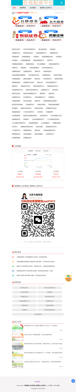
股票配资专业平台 (51, 126)
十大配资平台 (16, 130)
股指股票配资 (26, 56)
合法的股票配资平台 (38, 119)
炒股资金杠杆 (47, 71)
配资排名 (37, 130)
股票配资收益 (30, 64)
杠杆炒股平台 (47, 79)
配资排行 (42, 93)
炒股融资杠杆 (16, 119)
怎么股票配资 (45, 123)
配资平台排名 (16, 93)
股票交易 (51, 93)
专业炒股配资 (27, 134)
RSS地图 (50, 385)
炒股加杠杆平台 (25, 86)
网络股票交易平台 (52, 86)
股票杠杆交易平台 (26, 108)
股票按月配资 (59, 79)
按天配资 (58, 56)
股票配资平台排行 (51, 108)
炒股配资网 (15, 56)
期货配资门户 (45, 90)
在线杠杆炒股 (41, 104)
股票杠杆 (37, 101)
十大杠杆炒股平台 (29, 112)
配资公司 (40, 82)
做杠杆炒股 (39, 126)
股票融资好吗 (16, 112)
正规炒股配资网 (25, 60)
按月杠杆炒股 (27, 101)
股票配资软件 (46, 75)
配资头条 (37, 79)
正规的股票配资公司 (49, 130)
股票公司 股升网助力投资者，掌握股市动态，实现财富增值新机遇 (36, 266)
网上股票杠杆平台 (34, 75)
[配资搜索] (62, 3)
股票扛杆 (37, 71)
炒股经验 (52, 49)
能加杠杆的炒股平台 (32, 90)
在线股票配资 (16, 138)
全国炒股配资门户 (41, 53)
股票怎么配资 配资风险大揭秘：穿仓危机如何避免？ (32, 275)
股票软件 (14, 86)
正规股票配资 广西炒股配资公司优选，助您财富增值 (32, 257)
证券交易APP (44, 115)
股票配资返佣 (16, 82)
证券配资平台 (30, 104)
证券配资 (36, 56)
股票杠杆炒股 (39, 108)
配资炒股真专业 (28, 53)
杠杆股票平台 (27, 97)
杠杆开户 (14, 126)
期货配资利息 (27, 130)
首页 (14, 7)
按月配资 (33, 8)
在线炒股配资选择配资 (18, 75)
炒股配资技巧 (27, 138)
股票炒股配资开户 (39, 60)
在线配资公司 (16, 53)
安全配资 (14, 60)
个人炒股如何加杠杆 (53, 119)
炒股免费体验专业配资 (50, 101)
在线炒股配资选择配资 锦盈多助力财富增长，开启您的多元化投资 (36, 261)
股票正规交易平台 (39, 86)
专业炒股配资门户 (40, 97)
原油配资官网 (27, 71)
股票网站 (23, 8)
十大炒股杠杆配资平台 (18, 123)
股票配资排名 (16, 134)
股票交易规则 (39, 134)
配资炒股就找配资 (54, 104)
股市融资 (14, 108)
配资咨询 (55, 90)
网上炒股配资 (41, 64)
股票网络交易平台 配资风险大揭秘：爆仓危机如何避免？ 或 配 (35, 271)
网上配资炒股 (43, 49)
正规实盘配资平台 (54, 64)
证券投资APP (50, 134)
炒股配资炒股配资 (17, 64)
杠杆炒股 (40, 112)
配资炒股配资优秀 (47, 56)
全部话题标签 (38, 314)
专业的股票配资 (34, 68)
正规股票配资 (16, 79)
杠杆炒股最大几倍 (56, 115)
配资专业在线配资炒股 (30, 115)
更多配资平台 (58, 13)
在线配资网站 (16, 101)
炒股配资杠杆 (54, 53)
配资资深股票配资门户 (30, 93)
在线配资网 (49, 112)
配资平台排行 (16, 49)
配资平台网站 (58, 75)
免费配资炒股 (16, 71)
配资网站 (23, 68)
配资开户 (50, 60)
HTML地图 (56, 385)
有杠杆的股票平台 (47, 68)
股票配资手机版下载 (27, 126)
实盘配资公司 (16, 97)
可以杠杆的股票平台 (29, 49)
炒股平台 (14, 68)
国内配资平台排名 (29, 82)
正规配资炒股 (56, 123)
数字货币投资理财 (17, 104)
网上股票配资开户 (51, 82)
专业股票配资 (16, 115)
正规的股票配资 (33, 123)
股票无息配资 (27, 79)
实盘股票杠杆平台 (17, 90)
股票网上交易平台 (46, 8)
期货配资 (51, 97)
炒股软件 (26, 119)
